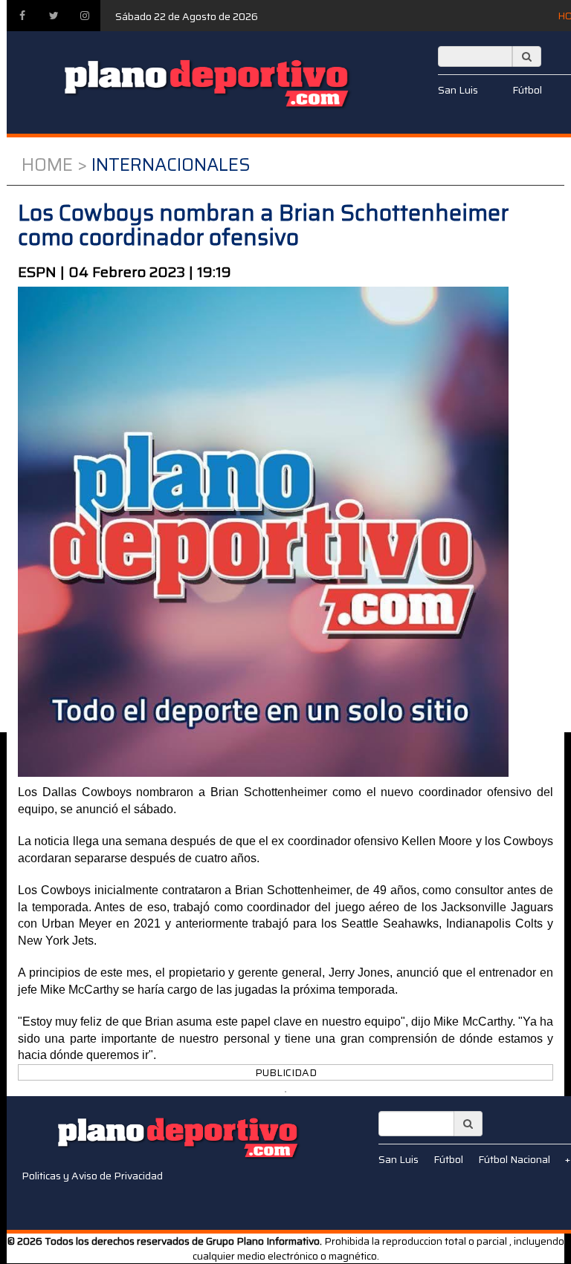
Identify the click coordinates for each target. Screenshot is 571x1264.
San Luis (458, 89)
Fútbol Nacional (514, 1159)
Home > (54, 165)
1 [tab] (285, 1091)
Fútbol (527, 89)
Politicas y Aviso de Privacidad (92, 1175)
